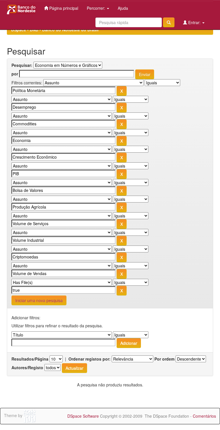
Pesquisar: (21, 65)
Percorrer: (96, 8)
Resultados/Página (29, 359)
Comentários (204, 416)
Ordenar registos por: (89, 359)
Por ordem (164, 359)
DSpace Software (83, 416)
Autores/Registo (27, 367)
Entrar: (194, 22)
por (14, 74)
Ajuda (123, 8)
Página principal (63, 8)
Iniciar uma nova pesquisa (39, 300)
